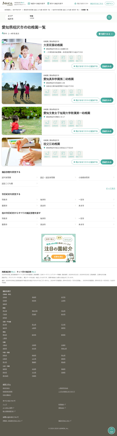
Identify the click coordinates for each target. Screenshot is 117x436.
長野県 (63, 328)
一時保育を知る (63, 388)
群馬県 (5, 318)
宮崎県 (63, 372)
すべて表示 (110, 188)
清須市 (43, 205)
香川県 (5, 362)
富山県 (34, 324)
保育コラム (7, 384)
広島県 (5, 359)
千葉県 (5, 314)
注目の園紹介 (7, 395)
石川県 (63, 324)
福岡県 (5, 369)
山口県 (34, 359)
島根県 (34, 355)
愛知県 (5, 335)
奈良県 (34, 348)
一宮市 (81, 199)
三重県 (5, 338)
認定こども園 (7, 183)
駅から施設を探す (55, 3)
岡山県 (63, 355)
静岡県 (63, 335)
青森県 (34, 297)
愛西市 (4, 205)
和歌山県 (64, 348)
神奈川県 (34, 311)
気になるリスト (81, 3)
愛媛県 (34, 362)
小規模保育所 (84, 177)
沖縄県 (34, 376)
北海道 (5, 297)
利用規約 (61, 404)
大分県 (34, 372)
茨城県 (34, 314)
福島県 (5, 304)
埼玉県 (63, 311)
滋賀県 (5, 348)
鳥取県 (5, 355)
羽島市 (4, 199)
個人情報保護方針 (8, 411)
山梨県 (34, 328)
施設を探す (7, 291)
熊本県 (5, 372)
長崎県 (63, 369)
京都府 (63, 345)
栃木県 (63, 314)
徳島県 (63, 359)
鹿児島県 (5, 376)
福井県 (5, 328)
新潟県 (5, 324)
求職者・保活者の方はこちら (12, 421)
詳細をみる (107, 66)
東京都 (5, 311)
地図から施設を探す (36, 3)
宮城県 (5, 301)
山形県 (63, 301)
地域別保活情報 (7, 391)
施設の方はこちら (96, 3)
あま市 (81, 205)
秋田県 (34, 301)
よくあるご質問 (7, 408)
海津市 (43, 199)
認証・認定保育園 (47, 177)
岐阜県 (34, 335)
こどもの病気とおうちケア (66, 391)
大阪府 (5, 345)
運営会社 (61, 408)
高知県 (63, 362)
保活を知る (6, 388)
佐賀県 (34, 369)
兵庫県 (34, 345)
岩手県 (63, 297)
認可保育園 (6, 177)
